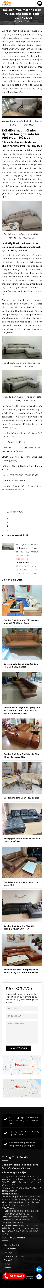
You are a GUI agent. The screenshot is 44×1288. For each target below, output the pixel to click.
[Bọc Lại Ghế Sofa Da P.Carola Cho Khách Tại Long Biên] (22, 734)
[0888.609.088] (39, 1269)
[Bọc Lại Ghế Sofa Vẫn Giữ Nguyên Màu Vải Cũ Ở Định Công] (22, 600)
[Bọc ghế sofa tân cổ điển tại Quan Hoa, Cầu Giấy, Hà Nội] (22, 644)
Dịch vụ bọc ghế (11, 1245)
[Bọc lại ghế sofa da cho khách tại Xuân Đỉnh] (22, 862)
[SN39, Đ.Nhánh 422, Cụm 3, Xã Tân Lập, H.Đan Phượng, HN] (22, 1088)
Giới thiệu (8, 1252)
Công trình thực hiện (14, 1256)
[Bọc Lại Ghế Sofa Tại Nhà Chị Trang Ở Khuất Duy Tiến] (22, 906)
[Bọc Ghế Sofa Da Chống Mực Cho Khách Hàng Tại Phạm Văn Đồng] (22, 950)
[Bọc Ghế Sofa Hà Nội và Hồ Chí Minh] (7, 3)
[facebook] (39, 1277)
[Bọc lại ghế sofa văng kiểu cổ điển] (22, 778)
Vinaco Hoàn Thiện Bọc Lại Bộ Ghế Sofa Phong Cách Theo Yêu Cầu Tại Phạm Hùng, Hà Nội (22, 711)
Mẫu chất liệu (10, 1249)
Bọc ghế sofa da (22, 21)
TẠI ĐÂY (22, 490)
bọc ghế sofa (9, 67)
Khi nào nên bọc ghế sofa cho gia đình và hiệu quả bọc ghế (22, 193)
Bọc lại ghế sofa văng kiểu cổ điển (21, 798)
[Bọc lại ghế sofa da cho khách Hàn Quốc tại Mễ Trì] (22, 819)
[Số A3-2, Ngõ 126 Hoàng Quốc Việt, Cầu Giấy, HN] (22, 1065)
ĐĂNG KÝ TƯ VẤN (18, 1048)
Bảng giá (8, 1260)
